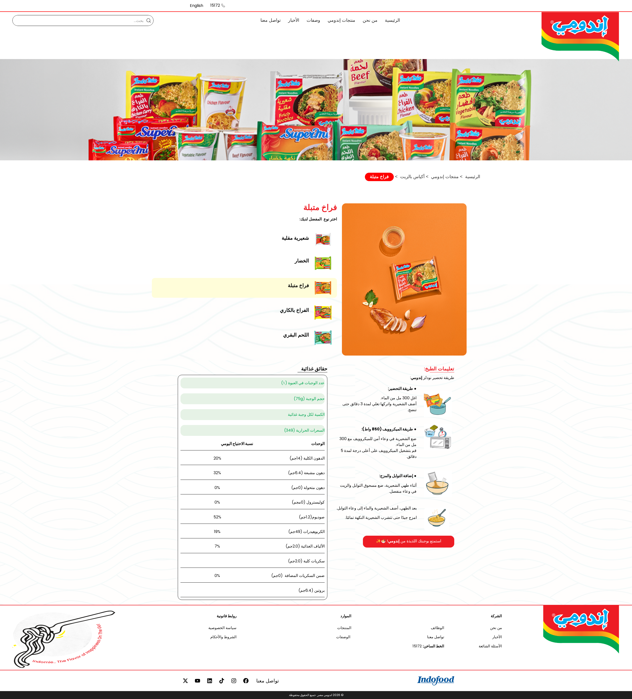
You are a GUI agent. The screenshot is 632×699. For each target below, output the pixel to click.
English (196, 5)
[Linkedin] (209, 680)
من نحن (370, 20)
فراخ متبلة (298, 285)
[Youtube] (197, 680)
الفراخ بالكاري (294, 310)
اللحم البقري (296, 334)
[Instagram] (233, 680)
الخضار (302, 260)
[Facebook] (245, 680)
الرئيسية (392, 20)
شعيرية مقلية (295, 237)
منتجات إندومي (341, 20)
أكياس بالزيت (412, 176)
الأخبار (293, 20)
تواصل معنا (270, 20)
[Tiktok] (221, 680)
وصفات (313, 20)
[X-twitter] (185, 680)
